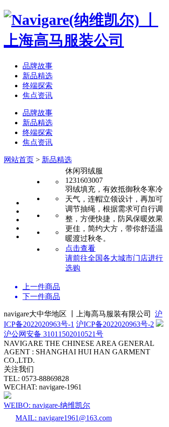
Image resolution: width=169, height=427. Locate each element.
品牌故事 (38, 66)
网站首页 (19, 160)
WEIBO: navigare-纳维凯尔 (47, 405)
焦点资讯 (38, 95)
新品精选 (38, 76)
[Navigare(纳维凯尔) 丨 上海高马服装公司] (84, 40)
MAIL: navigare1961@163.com (63, 418)
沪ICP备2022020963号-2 (115, 324)
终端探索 (38, 86)
